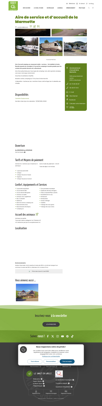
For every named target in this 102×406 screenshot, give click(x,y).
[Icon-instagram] (57, 336)
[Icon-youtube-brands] (62, 336)
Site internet (74, 96)
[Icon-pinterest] (67, 336)
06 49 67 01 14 (74, 88)
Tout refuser (35, 361)
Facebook (72, 100)
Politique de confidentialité (51, 356)
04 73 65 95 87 (74, 84)
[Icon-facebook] (47, 336)
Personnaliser (51, 361)
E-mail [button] (72, 92)
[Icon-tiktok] (72, 336)
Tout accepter (67, 361)
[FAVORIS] (93, 8)
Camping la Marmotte (22, 294)
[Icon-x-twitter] (52, 336)
